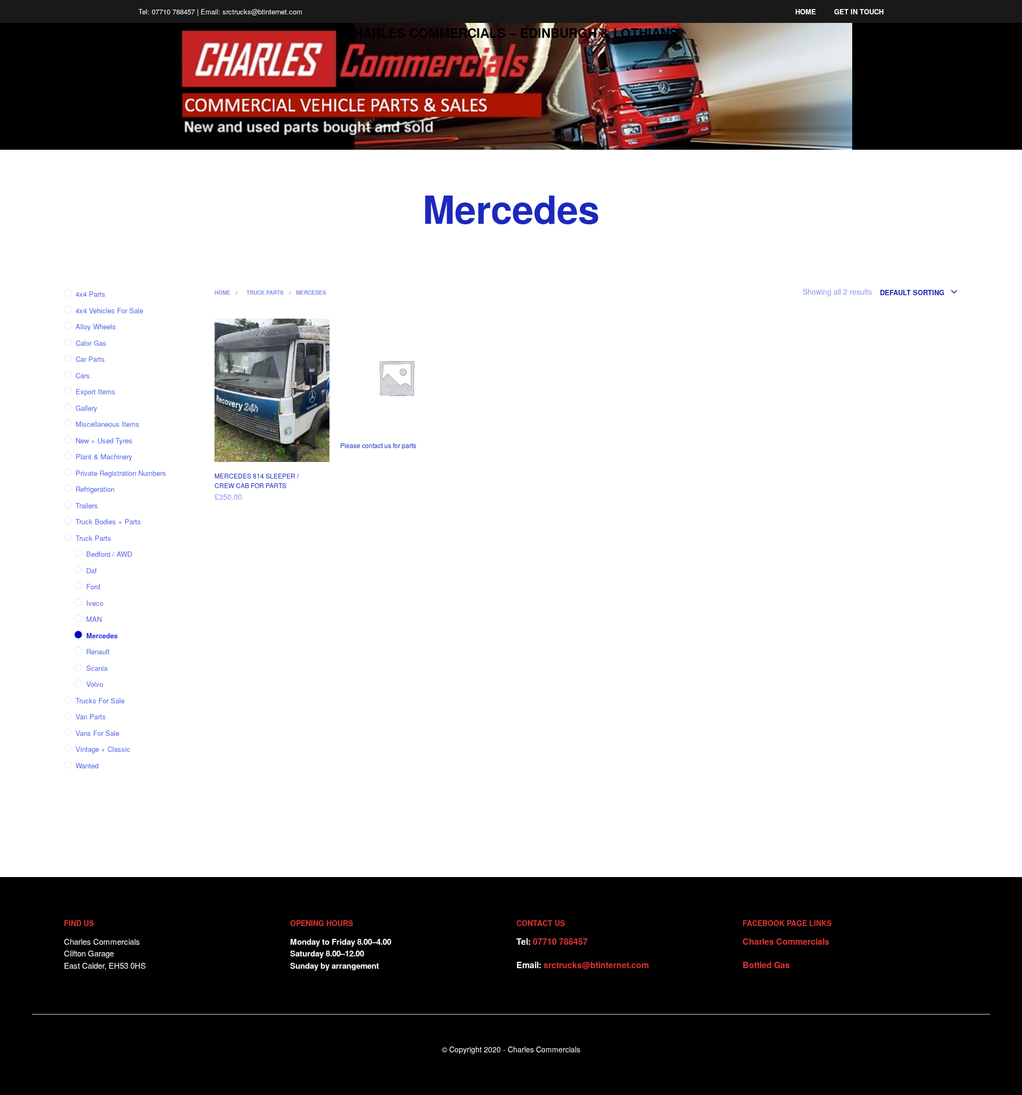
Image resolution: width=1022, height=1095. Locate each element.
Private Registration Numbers (121, 473)
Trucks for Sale (100, 700)
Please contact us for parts (378, 445)
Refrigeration (95, 489)
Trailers (87, 505)
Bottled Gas (766, 965)
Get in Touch (859, 11)
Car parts (90, 359)
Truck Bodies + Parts (108, 521)
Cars (83, 375)
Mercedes (102, 635)
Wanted (87, 765)
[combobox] (919, 292)
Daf (91, 570)
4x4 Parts (90, 294)
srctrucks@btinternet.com (596, 965)
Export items (96, 391)
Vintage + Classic (103, 749)
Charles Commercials (786, 941)
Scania (97, 668)
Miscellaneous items (107, 424)
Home (805, 11)
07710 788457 (560, 941)
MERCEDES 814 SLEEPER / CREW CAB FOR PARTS (257, 480)
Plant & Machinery (104, 456)
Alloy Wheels (96, 326)
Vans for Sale (97, 733)
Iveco (94, 603)
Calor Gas (91, 343)
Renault (98, 651)
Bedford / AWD (109, 554)
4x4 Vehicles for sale (109, 310)
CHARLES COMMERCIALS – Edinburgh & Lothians (511, 32)
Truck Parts (93, 538)
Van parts (91, 716)
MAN (94, 619)
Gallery (86, 408)
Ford (93, 586)
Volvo (94, 684)
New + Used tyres (104, 440)
